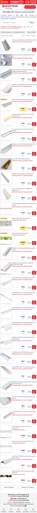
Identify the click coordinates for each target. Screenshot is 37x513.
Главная (3, 511)
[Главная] (9, 6)
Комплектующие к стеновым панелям (13, 32)
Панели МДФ (31, 32)
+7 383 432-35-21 (13, 500)
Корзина (18, 511)
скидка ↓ (33, 35)
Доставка (26, 511)
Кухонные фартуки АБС (18, 235)
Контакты (33, 511)
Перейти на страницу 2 (27, 487)
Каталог (11, 511)
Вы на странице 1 (9, 487)
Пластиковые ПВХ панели (19, 220)
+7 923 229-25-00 (13, 496)
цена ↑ (23, 35)
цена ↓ (28, 35)
